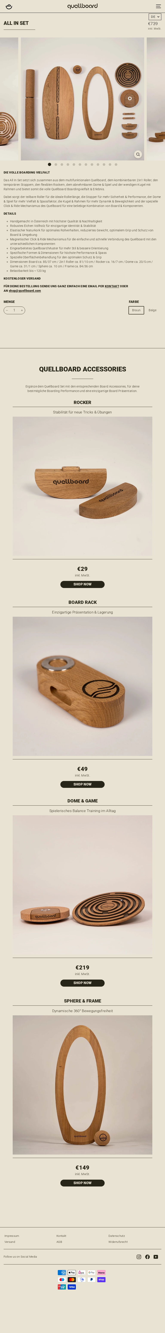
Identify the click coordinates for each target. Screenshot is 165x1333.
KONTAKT (112, 286)
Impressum (12, 1235)
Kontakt (61, 1235)
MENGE (9, 302)
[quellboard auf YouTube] (156, 1257)
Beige (152, 310)
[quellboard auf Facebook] (147, 1257)
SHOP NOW (82, 584)
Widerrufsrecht (118, 1241)
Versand (10, 1241)
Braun (136, 310)
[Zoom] (138, 154)
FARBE (134, 302)
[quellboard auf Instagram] (139, 1257)
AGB (59, 1241)
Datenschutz (116, 1235)
